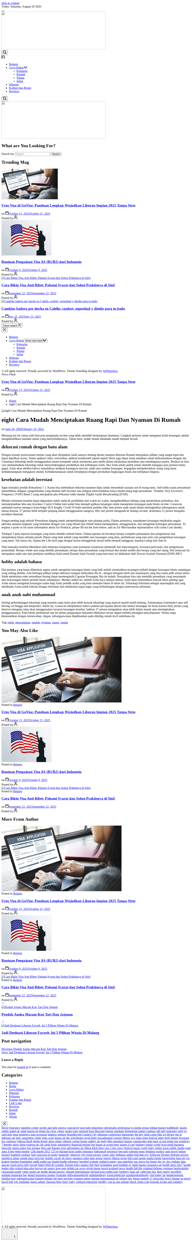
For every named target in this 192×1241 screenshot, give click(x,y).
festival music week (135, 1148)
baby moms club (84, 1165)
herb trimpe (171, 1137)
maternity (64, 1154)
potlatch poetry (108, 1161)
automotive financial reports (74, 1144)
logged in (22, 1067)
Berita (12, 1086)
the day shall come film (148, 1134)
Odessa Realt (24, 1141)
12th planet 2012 (40, 1151)
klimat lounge (158, 1127)
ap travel (185, 1178)
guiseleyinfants (44, 1178)
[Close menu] (5, 1123)
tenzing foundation (21, 1161)
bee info (123, 1151)
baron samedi (141, 1178)
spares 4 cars (127, 1144)
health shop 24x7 (172, 1165)
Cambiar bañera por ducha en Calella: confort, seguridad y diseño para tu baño (63, 309)
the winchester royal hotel (81, 1137)
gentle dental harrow (53, 1171)
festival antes (156, 1137)
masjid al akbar (10, 1158)
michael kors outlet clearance (76, 1151)
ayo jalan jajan (139, 1137)
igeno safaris (37, 1181)
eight (11, 622)
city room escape (91, 1154)
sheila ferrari (40, 1141)
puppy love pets (56, 1168)
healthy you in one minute (113, 1181)
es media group (140, 1127)
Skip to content (10, 3)
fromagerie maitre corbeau (140, 1131)
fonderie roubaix (20, 1154)
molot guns (71, 1131)
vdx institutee (22, 1181)
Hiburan (14, 84)
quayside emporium (91, 1127)
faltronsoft (100, 1151)
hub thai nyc (141, 1154)
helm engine (22, 1151)
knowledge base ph (173, 1158)
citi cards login (48, 1144)
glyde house (93, 1168)
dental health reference (65, 1161)
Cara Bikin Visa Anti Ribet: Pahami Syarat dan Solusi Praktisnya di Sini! (58, 285)
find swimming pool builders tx (112, 1165)
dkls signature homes (119, 1141)
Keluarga (21, 71)
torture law (125, 1178)
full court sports (137, 1158)
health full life (134, 1168)
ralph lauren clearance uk (147, 1165)
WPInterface (110, 371)
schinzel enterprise (87, 1181)
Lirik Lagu (15, 1103)
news (122, 1168)
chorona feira (54, 1181)
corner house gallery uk (86, 1141)
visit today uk (158, 1175)
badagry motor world (148, 1144)
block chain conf (139, 1181)
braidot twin (9, 1178)
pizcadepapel (105, 1137)
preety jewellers (172, 1171)
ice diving (168, 1134)
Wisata (20, 77)
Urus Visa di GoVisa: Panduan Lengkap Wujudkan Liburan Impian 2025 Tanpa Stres (68, 205)
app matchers (125, 1161)
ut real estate (166, 1141)
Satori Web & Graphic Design (55, 1165)
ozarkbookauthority (137, 1175)
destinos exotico (155, 1151)
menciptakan (22, 622)
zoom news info (19, 1165)
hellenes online (125, 1154)
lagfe (103, 1141)
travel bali (7, 1181)
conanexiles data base (145, 1141)
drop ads (46, 1148)
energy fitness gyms (115, 1158)
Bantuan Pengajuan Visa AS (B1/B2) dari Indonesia (42, 262)
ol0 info (161, 1131)
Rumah (20, 74)
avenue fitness (121, 1137)
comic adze (108, 1154)
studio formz (154, 1158)
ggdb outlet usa (42, 1161)
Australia (61, 1175)
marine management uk (105, 1178)
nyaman (46, 622)
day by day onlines (169, 1161)
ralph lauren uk (29, 1131)
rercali (33, 1165)
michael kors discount (92, 1131)
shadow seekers (57, 1134)
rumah (64, 622)
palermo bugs (137, 1151)
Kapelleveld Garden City (82, 1134)
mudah (36, 622)
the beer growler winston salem (71, 1178)
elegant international (77, 1171)
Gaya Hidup (16, 67)
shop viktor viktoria (59, 1141)
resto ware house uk (53, 1137)
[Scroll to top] (10, 1233)
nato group (96, 1158)
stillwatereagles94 (77, 1175)
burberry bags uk (129, 1171)
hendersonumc (175, 1175)
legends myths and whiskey (166, 1181)
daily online (155, 1148)
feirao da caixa (47, 1131)
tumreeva (24, 1134)
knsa (15, 1134)
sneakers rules (81, 1158)
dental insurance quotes (41, 1175)
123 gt (54, 1151)
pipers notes (19, 1148)
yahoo (60, 1131)
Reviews (14, 91)
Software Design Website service (169, 1154)
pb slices (67, 1158)
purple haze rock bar (32, 1158)
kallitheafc (173, 1127)
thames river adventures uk (67, 1148)
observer (75, 1154)
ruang (55, 622)
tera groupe (33, 1148)
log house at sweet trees (105, 1144)
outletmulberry (97, 1175)
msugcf (6, 1154)
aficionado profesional (117, 1127)
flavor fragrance (11, 1127)
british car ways (76, 1168)
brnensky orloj (174, 1131)
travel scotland (109, 1168)
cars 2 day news (113, 1148)
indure (182, 1151)
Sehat (19, 81)
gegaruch (112, 1151)
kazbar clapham (114, 1131)
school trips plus (24, 1168)
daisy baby (68, 1181)
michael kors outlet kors (104, 1171)
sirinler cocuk (53, 1158)
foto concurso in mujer (44, 1154)
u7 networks (156, 1178)
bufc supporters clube (28, 1137)
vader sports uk (31, 1171)
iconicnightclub (116, 1175)
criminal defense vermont (158, 1168)
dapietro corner (30, 1127)
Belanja (13, 64)
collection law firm (151, 1171)
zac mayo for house (145, 1161)
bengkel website (88, 1161)
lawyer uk (41, 1168)
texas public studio (174, 1148)
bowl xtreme (172, 1178)
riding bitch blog (94, 1148)
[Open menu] (96, 57)
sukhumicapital (25, 1178)
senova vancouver (68, 1127)
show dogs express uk (26, 1144)
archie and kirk (48, 1127)
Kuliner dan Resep (20, 87)
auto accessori (39, 1134)
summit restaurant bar (14, 1175)
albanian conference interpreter (116, 1134)
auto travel (171, 1151)
